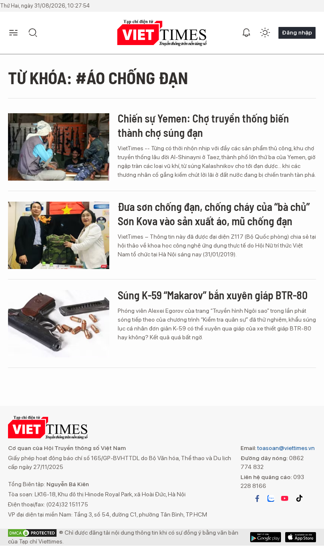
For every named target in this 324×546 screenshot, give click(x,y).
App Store (265, 537)
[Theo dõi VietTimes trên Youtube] (285, 498)
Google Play (300, 537)
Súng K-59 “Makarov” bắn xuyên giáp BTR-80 (213, 294)
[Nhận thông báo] (246, 33)
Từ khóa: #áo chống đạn (98, 77)
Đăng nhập (297, 32)
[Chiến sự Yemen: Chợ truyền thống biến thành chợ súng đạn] (58, 147)
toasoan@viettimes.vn (285, 448)
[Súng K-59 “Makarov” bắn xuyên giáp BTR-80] (58, 323)
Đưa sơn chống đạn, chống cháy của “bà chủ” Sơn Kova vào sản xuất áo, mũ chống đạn (214, 213)
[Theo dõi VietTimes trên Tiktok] (299, 498)
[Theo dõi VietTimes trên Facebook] (257, 498)
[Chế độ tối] (265, 33)
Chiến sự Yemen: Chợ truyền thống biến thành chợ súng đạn (203, 125)
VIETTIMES (162, 33)
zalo (270, 498)
